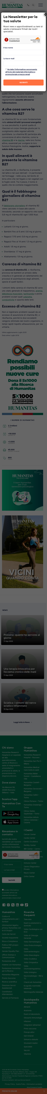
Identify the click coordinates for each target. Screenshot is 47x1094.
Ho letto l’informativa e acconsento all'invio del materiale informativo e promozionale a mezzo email (21, 71)
